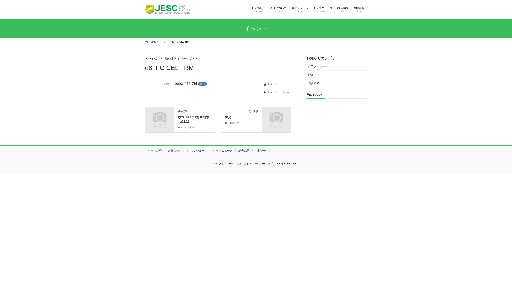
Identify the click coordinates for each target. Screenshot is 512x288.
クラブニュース (318, 66)
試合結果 (313, 83)
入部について (176, 150)
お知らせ (313, 74)
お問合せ (261, 150)
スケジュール (198, 150)
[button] (276, 92)
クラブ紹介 (155, 150)
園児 (228, 117)
